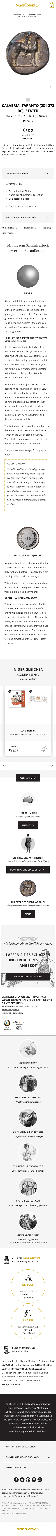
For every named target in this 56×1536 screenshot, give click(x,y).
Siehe (28, 914)
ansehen (18, 1012)
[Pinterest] (28, 1480)
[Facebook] (16, 1480)
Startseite (16, 15)
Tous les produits (33, 15)
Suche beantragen (28, 1529)
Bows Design (21, 1513)
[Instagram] (34, 1480)
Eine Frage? (7, 232)
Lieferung (29, 227)
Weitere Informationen (28, 976)
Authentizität (8, 227)
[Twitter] (22, 1480)
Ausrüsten (28, 825)
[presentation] (7, 87)
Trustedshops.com (10, 1009)
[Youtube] (40, 1480)
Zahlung (47, 227)
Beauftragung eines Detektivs (28, 869)
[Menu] (25, 1021)
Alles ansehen (28, 777)
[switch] (19, 1028)
